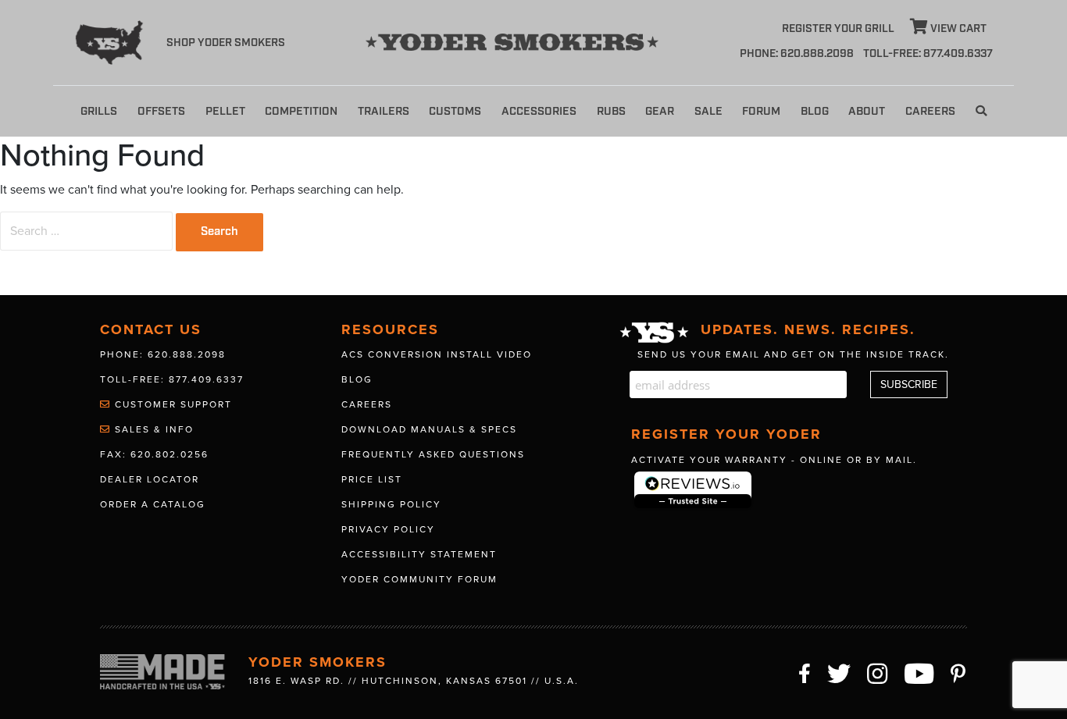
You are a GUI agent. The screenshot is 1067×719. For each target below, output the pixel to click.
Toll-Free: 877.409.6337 (172, 379)
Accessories (538, 111)
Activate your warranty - (774, 459)
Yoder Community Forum (419, 579)
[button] (981, 111)
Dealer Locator (149, 479)
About (866, 111)
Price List (371, 479)
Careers (930, 111)
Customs (455, 111)
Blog (815, 111)
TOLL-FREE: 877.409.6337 (928, 54)
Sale (708, 111)
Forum (761, 111)
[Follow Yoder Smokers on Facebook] (805, 671)
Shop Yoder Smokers (225, 43)
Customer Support (171, 404)
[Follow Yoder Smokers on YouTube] (920, 671)
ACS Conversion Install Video (436, 354)
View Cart (957, 29)
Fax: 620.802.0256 (154, 454)
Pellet (225, 111)
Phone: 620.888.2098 (797, 54)
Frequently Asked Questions (433, 454)
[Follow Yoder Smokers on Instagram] (878, 671)
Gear (659, 111)
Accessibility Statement (419, 554)
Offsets (161, 111)
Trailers (383, 111)
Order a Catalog (152, 504)
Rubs (611, 111)
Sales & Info (152, 429)
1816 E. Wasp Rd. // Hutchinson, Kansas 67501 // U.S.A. (413, 680)
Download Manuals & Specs (429, 429)
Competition (301, 111)
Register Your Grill (838, 29)
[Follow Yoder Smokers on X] (839, 671)
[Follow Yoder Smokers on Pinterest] (959, 671)
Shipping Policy (391, 504)
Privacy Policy (388, 529)
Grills (98, 111)
